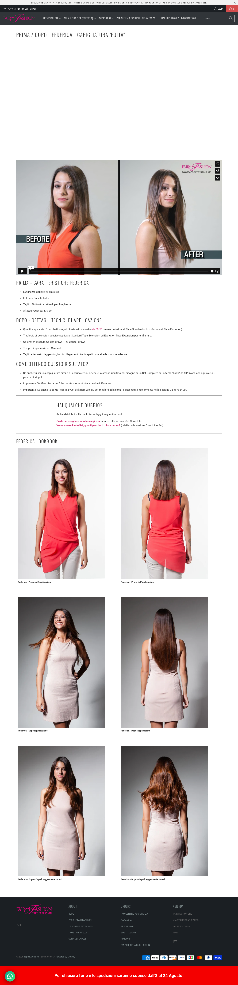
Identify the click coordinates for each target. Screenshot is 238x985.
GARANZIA (126, 920)
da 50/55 (97, 329)
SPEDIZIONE (127, 926)
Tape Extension (31, 956)
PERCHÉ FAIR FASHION (79, 920)
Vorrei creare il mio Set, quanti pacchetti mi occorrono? (88, 425)
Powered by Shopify (65, 956)
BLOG (71, 914)
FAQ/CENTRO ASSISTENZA (134, 914)
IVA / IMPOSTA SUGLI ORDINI (136, 945)
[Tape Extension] (19, 18)
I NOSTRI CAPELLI (77, 932)
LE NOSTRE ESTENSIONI (80, 926)
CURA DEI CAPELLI (77, 938)
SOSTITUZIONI (128, 932)
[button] (52, 18)
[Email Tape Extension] (4, 8)
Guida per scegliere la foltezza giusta (78, 421)
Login (220, 8)
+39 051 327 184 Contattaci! (22, 8)
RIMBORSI (126, 938)
